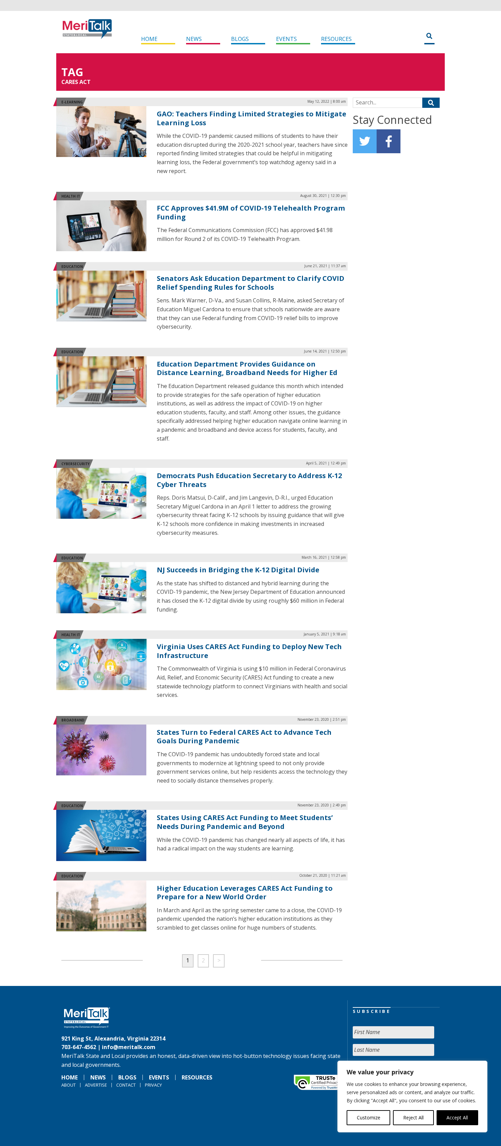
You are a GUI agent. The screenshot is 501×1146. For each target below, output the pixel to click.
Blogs (240, 39)
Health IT (70, 196)
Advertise (96, 1085)
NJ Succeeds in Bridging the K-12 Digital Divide (238, 569)
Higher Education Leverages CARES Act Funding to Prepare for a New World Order (245, 893)
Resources (336, 39)
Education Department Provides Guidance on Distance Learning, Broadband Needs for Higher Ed (247, 368)
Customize (368, 1117)
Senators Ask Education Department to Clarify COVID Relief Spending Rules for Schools (250, 283)
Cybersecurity (75, 463)
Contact (126, 1085)
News (194, 39)
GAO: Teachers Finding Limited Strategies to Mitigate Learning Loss (251, 118)
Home (149, 39)
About (68, 1085)
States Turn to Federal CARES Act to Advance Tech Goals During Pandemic (244, 737)
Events (286, 39)
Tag (72, 72)
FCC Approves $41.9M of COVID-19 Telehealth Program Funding (251, 212)
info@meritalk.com (128, 1047)
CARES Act (76, 82)
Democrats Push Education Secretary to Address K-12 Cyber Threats (249, 480)
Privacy (153, 1085)
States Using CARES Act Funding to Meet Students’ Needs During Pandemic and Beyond (245, 822)
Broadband (73, 720)
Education (72, 266)
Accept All (457, 1117)
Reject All (413, 1117)
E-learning (72, 102)
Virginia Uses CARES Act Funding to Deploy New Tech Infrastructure (249, 651)
